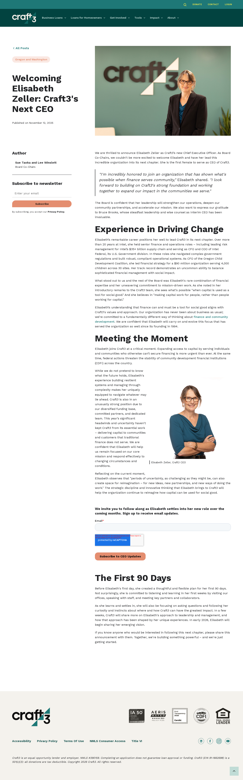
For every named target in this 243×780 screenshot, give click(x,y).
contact (213, 4)
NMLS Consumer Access (107, 741)
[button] (54, 17)
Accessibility (21, 741)
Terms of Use (74, 741)
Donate (197, 4)
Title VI (136, 741)
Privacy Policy (47, 741)
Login (228, 4)
